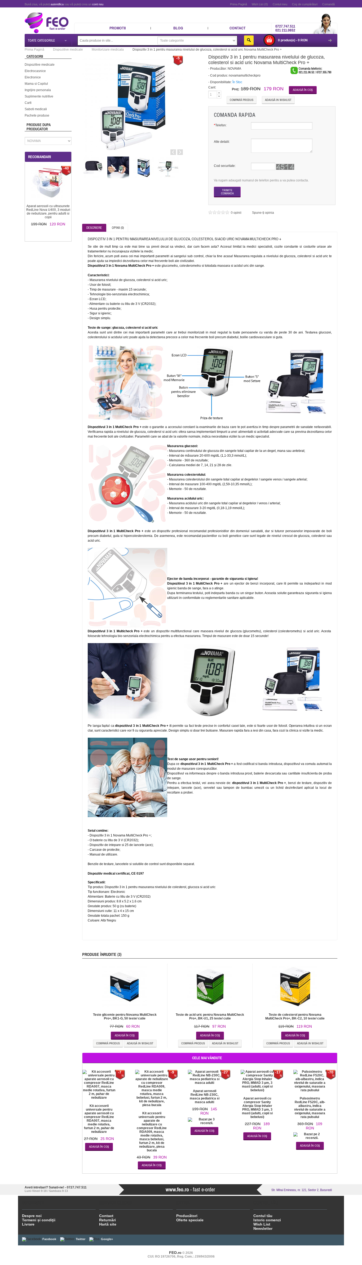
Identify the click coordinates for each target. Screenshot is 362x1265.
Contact (237, 28)
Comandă (328, 4)
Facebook (49, 1239)
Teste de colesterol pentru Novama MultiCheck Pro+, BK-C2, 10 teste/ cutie (295, 1016)
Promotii (117, 28)
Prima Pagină (238, 4)
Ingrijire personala (38, 90)
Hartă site (107, 1224)
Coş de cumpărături (304, 4)
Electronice (33, 77)
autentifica (57, 4)
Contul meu (280, 4)
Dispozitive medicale (40, 64)
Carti (28, 103)
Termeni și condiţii (38, 1220)
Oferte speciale (190, 1220)
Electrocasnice (35, 71)
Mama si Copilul (36, 84)
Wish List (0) (260, 4)
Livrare (28, 1224)
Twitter (80, 1239)
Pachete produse (37, 115)
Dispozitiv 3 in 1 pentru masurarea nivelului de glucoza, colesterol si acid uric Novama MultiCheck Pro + (207, 49)
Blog (178, 28)
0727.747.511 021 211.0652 (285, 28)
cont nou (97, 4)
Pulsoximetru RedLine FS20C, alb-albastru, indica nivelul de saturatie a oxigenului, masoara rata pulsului (309, 1108)
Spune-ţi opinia (263, 213)
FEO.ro (175, 1252)
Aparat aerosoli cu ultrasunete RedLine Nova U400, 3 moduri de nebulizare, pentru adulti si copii (48, 211)
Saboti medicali (36, 109)
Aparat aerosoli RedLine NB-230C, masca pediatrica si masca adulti (204, 1096)
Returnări (107, 1220)
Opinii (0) (118, 228)
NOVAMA (234, 68)
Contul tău (262, 1216)
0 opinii (236, 213)
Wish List (261, 1224)
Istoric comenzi (267, 1220)
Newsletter (262, 1228)
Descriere (94, 228)
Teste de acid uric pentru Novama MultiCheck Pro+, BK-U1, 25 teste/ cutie (210, 1016)
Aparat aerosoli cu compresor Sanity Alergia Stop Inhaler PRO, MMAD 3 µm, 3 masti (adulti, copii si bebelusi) (257, 1108)
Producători (186, 1216)
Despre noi (32, 1216)
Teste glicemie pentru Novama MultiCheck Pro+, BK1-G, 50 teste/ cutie (125, 1016)
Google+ (107, 1239)
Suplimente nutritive (39, 96)
